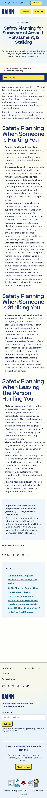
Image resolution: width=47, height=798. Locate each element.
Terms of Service (32, 668)
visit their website (19, 530)
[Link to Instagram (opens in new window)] (3, 685)
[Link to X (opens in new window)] (22, 685)
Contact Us (7, 668)
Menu (37, 11)
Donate (25, 11)
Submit (7, 724)
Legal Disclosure (36, 791)
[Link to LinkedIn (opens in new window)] (17, 685)
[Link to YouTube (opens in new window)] (27, 685)
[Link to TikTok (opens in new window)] (13, 685)
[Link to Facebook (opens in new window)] (8, 685)
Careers (5, 673)
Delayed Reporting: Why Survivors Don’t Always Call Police (22, 579)
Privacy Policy (8, 679)
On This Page (10, 78)
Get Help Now (36, 3)
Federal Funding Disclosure (15, 791)
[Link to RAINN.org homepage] (8, 11)
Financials (23, 794)
